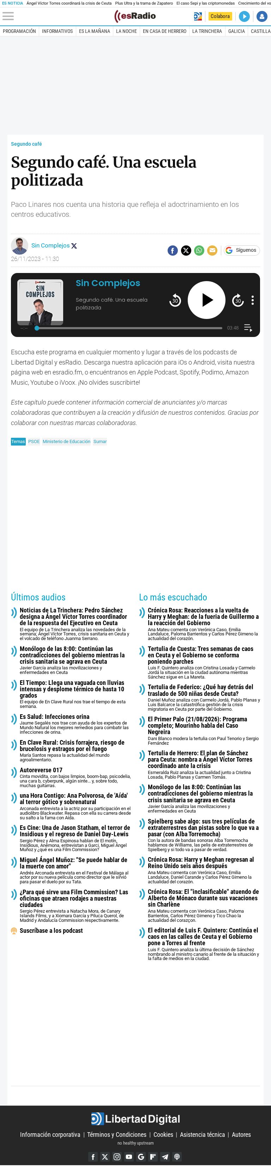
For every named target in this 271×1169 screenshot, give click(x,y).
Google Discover (141, 1157)
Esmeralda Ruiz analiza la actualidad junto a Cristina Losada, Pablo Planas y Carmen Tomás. (200, 765)
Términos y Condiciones (116, 1134)
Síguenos (246, 250)
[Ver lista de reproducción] (248, 327)
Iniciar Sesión (262, 16)
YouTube (129, 1157)
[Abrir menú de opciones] (253, 300)
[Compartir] (173, 250)
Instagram (117, 1157)
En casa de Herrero (164, 31)
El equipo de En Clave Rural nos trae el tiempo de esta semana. (73, 694)
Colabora (220, 16)
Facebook (93, 1157)
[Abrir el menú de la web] (57, 16)
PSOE (34, 441)
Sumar (100, 441)
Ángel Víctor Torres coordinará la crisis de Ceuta (69, 3)
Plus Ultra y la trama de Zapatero (144, 3)
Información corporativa (50, 1134)
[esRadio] (135, 16)
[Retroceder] (175, 300)
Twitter (105, 1157)
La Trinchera (207, 31)
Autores (241, 1134)
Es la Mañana (94, 31)
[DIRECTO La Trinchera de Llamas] (244, 16)
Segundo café (26, 144)
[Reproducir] (206, 300)
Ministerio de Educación (66, 441)
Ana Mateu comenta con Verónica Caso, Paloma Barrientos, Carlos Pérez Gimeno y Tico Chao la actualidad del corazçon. (203, 906)
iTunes (177, 1157)
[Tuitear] (186, 250)
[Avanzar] (238, 300)
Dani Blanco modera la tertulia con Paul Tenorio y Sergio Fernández (203, 731)
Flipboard (153, 1157)
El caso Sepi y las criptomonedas (205, 3)
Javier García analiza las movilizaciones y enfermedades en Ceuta (72, 660)
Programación (19, 31)
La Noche (126, 31)
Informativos (57, 31)
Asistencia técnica (202, 1134)
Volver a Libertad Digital (197, 16)
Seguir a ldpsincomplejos (74, 246)
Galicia (236, 31)
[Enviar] (199, 250)
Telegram (165, 1157)
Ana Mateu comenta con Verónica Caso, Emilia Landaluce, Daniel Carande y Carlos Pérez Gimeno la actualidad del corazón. (201, 870)
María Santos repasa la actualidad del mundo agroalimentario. (72, 751)
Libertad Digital (135, 1118)
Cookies (163, 1134)
